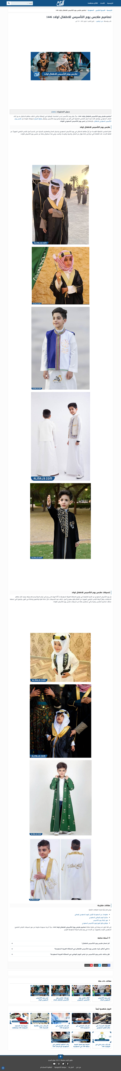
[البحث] (9, 3)
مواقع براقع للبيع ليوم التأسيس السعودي (95, 923)
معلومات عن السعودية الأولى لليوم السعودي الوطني (91, 914)
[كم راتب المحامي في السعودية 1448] (81, 1018)
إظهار (53, 111)
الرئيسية (110, 3)
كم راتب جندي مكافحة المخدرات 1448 (41, 1027)
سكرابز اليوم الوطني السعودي (98, 917)
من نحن (78, 1067)
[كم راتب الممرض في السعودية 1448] (60, 1018)
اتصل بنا (71, 1067)
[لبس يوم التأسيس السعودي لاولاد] (40, 990)
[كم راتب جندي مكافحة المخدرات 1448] (40, 1018)
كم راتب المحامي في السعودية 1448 (83, 1027)
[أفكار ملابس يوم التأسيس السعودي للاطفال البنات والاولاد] (81, 990)
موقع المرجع (38, 118)
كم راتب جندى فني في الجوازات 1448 (102, 1045)
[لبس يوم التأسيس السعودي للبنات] (102, 990)
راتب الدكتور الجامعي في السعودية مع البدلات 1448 (60, 1045)
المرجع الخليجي (100, 10)
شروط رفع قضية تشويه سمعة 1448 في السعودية (81, 1045)
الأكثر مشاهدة (93, 3)
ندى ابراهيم (99, 21)
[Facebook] (67, 1063)
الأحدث (102, 3)
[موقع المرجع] (60, 3)
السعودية (91, 10)
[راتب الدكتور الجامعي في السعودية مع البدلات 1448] (60, 1037)
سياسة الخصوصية (60, 1067)
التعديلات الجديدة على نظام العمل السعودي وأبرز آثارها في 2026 (103, 1028)
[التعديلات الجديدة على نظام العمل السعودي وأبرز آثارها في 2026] (102, 1018)
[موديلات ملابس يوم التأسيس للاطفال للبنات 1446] (60, 990)
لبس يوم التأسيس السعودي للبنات (104, 999)
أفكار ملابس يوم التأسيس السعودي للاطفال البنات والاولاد (82, 1000)
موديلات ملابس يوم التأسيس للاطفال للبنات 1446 (61, 1000)
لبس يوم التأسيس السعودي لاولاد (42, 999)
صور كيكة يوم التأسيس (100, 920)
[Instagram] (58, 1063)
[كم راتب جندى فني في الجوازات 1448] (102, 1037)
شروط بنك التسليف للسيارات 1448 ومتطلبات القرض (20, 1028)
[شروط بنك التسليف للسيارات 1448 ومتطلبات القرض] (19, 1018)
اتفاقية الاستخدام (46, 1067)
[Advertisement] (60, 38)
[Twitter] (63, 1063)
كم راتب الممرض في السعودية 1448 (62, 1027)
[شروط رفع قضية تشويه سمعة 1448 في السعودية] (81, 1037)
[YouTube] (54, 1063)
